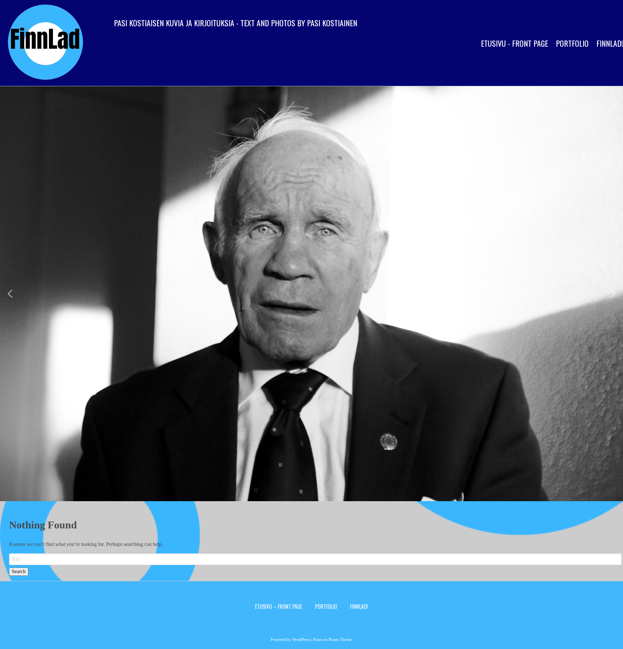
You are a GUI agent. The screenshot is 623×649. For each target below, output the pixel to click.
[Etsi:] (315, 559)
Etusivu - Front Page (514, 43)
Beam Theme (340, 639)
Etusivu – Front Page (278, 606)
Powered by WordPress (290, 639)
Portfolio (572, 43)
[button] (10, 294)
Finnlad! (359, 606)
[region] (311, 293)
